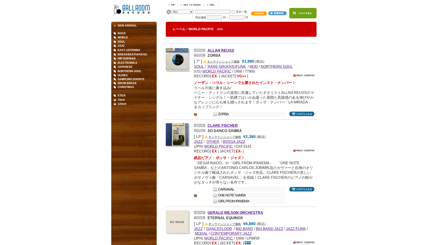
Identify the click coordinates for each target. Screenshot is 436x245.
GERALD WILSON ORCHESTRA (235, 213)
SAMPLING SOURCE (131, 79)
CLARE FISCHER (223, 125)
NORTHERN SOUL (277, 66)
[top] (172, 5)
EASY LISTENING (129, 50)
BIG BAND (244, 229)
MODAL (201, 233)
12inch (122, 103)
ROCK (122, 33)
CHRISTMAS (126, 87)
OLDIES (123, 75)
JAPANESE (125, 67)
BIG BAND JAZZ (269, 229)
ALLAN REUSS (221, 50)
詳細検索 (277, 13)
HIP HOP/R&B (127, 58)
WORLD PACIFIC (216, 71)
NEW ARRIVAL (127, 25)
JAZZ (121, 45)
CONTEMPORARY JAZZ (231, 233)
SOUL (121, 41)
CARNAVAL (226, 189)
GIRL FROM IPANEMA (233, 201)
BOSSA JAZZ (234, 142)
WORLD (123, 37)
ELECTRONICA (127, 62)
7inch (121, 99)
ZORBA (223, 114)
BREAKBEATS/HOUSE (132, 54)
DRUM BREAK (127, 83)
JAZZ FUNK (296, 229)
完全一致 (241, 11)
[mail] (211, 5)
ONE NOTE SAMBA (232, 195)
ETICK (122, 95)
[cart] (303, 13)
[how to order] (191, 5)
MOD (254, 66)
